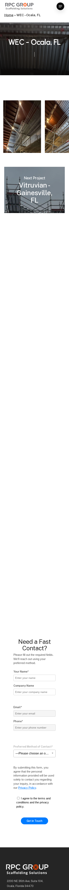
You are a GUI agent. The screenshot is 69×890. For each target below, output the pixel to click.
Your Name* (21, 671)
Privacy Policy (27, 787)
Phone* (18, 721)
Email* (17, 707)
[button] (60, 6)
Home (8, 15)
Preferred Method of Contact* (33, 746)
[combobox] (34, 753)
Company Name (23, 685)
